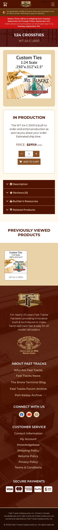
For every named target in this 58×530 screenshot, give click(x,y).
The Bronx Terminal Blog (28, 382)
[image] (29, 76)
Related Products (23, 209)
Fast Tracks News (28, 375)
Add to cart (31, 161)
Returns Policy (28, 456)
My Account (28, 439)
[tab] (29, 184)
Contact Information (28, 433)
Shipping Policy (28, 450)
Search (45, 1)
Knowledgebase (28, 445)
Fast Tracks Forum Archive (28, 389)
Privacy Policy (28, 462)
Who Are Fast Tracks (28, 370)
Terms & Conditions (28, 467)
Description (20, 184)
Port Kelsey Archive (28, 395)
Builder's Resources (25, 201)
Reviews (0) (20, 192)
